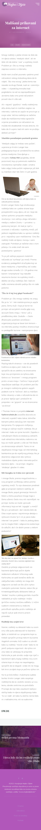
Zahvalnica (20, 811)
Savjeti (17, 45)
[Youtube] (22, 778)
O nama (21, 806)
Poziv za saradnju (20, 816)
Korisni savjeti (20, 19)
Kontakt (20, 820)
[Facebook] (18, 778)
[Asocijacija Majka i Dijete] (14, 4)
